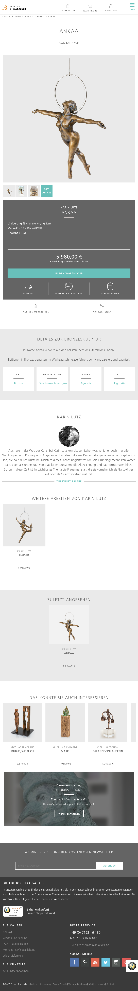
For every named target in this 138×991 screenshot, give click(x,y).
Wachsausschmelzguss (53, 383)
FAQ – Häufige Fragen (15, 943)
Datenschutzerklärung (40, 984)
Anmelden (111, 10)
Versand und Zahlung (15, 938)
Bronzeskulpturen (22, 16)
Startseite (6, 16)
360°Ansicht (46, 191)
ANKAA (52, 16)
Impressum (100, 984)
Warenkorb (90, 10)
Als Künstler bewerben (16, 971)
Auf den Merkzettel (36, 311)
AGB (91, 984)
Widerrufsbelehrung (77, 984)
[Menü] (21, 908)
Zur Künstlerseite (69, 481)
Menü (132, 9)
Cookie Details (59, 984)
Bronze (18, 383)
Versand (28, 293)
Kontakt (7, 932)
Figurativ (85, 383)
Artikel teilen (102, 311)
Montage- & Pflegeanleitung (19, 949)
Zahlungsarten (110, 293)
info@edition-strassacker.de (90, 945)
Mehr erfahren (69, 813)
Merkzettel (68, 10)
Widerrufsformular (13, 955)
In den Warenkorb (69, 273)
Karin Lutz (39, 16)
